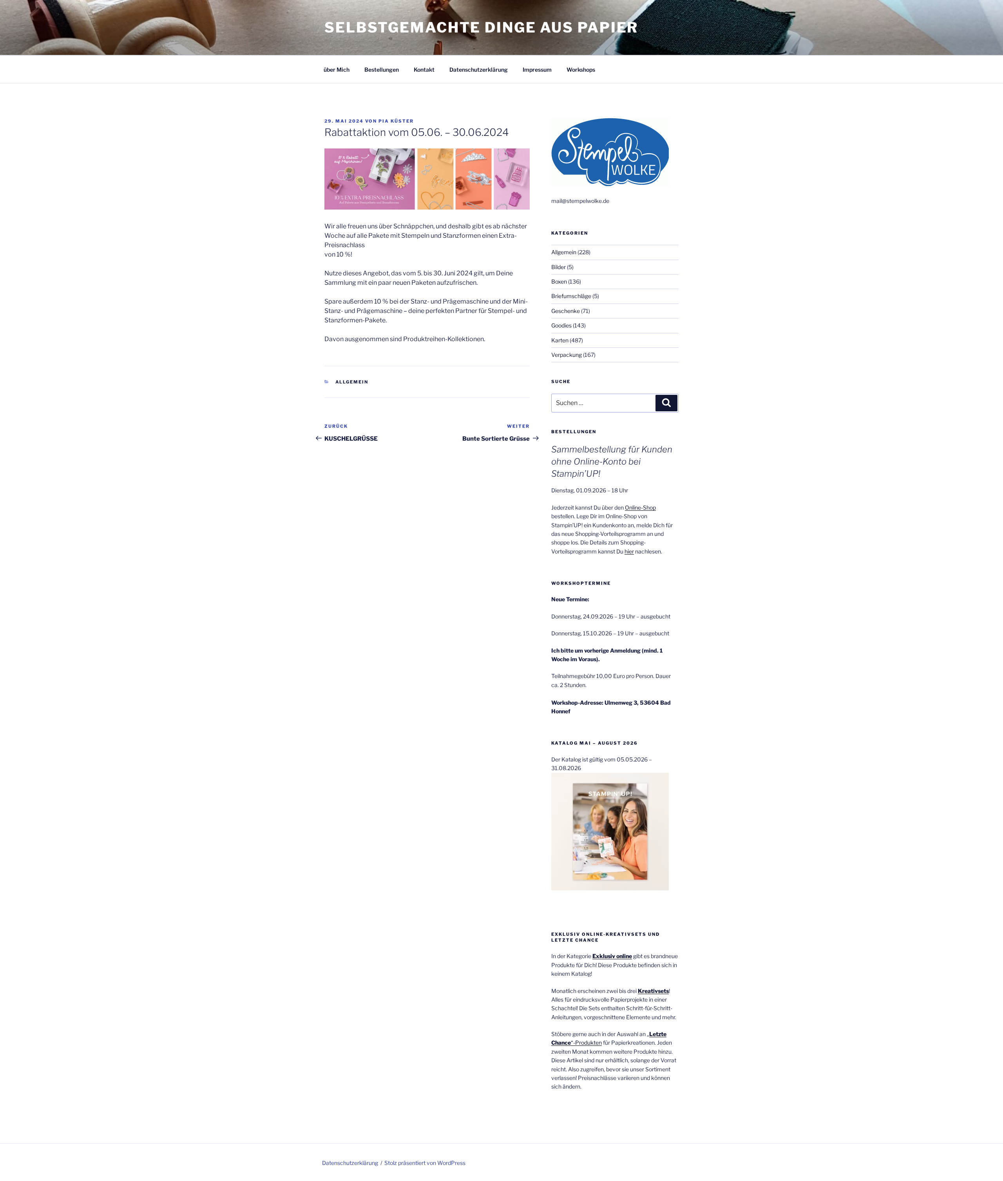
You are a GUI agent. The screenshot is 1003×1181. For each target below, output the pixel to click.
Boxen (559, 281)
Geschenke (565, 310)
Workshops (581, 69)
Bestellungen (381, 69)
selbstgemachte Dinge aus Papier (481, 27)
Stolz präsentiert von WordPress (424, 1162)
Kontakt (424, 69)
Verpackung (566, 354)
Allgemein (352, 382)
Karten (559, 340)
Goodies (561, 325)
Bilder (558, 267)
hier (629, 551)
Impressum (537, 69)
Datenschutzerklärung (478, 69)
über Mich (336, 69)
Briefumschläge (571, 296)
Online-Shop (640, 507)
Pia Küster (396, 121)
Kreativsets (653, 990)
